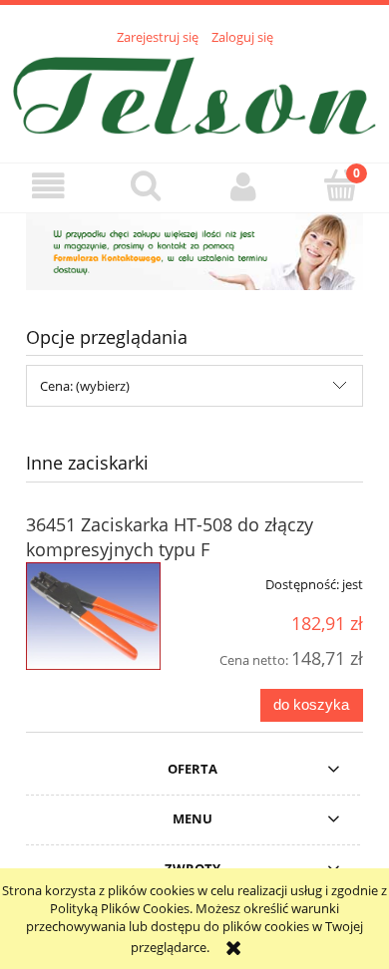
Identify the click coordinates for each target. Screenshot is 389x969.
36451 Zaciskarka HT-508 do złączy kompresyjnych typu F (169, 536)
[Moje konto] (243, 186)
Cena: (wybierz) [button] (85, 386)
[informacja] (194, 250)
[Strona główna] (194, 93)
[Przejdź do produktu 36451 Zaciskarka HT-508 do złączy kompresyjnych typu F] (93, 616)
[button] (49, 186)
